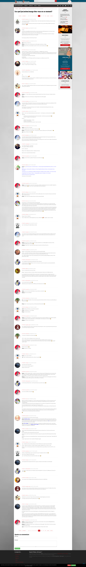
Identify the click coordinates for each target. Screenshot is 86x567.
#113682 (23, 223)
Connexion (69, 1)
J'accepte (69, 565)
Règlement (17, 558)
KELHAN (27, 298)
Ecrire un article (65, 45)
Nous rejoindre (17, 554)
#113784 (23, 345)
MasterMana (28, 70)
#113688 (23, 249)
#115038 (23, 451)
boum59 (27, 92)
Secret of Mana (59, 553)
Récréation (24, 8)
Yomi (27, 49)
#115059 (23, 486)
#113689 (23, 259)
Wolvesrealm (28, 259)
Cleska (27, 362)
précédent (24, 530)
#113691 (23, 280)
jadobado (27, 223)
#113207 (23, 61)
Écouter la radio (65, 87)
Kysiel (27, 19)
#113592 (23, 214)
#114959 (23, 415)
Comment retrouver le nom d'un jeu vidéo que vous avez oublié (65, 15)
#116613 (23, 504)
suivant (48, 530)
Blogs (39, 5)
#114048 (23, 371)
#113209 (23, 70)
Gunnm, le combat (63, 18)
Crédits (16, 560)
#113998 (23, 362)
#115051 (23, 468)
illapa (27, 268)
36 (41, 530)
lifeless (27, 111)
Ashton (27, 28)
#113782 (23, 324)
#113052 (23, 28)
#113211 (23, 83)
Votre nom (16, 536)
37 (43, 530)
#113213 (23, 92)
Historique (17, 556)
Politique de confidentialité (19, 562)
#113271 (23, 125)
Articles (31, 5)
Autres (20, 8)
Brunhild (27, 101)
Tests (35, 5)
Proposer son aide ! (65, 68)
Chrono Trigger (65, 553)
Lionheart (27, 249)
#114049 (23, 381)
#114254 (23, 398)
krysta (27, 415)
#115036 (23, 442)
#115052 (23, 477)
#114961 (23, 428)
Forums (16, 8)
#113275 (23, 135)
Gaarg (27, 61)
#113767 (23, 307)
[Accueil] (24, 2)
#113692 (23, 289)
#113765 (23, 298)
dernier (51, 530)
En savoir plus (73, 565)
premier (20, 530)
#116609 (23, 495)
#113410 (23, 192)
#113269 (23, 111)
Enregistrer (18, 548)
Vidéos (25, 5)
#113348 (23, 183)
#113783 (23, 333)
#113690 (23, 268)
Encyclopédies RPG (18, 5)
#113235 (23, 101)
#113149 (23, 49)
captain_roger (28, 324)
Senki (27, 83)
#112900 (23, 19)
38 (45, 530)
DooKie (27, 477)
